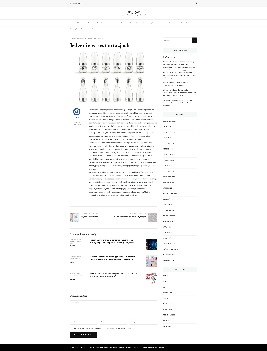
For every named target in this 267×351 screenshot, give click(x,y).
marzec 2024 (168, 160)
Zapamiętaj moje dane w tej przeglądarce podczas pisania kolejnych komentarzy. (101, 328)
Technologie (148, 23)
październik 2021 (170, 194)
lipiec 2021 (167, 205)
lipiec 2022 (167, 188)
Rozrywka (134, 23)
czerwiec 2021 (169, 210)
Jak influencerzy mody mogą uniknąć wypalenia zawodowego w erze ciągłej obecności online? (112, 258)
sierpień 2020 (168, 261)
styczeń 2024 (168, 166)
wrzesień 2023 (169, 171)
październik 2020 (170, 249)
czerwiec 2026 (169, 121)
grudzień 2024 (169, 132)
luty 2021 (167, 227)
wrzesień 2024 (169, 143)
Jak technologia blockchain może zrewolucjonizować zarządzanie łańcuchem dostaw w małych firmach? (179, 93)
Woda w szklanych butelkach (134, 179)
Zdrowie (172, 23)
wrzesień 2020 (169, 255)
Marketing (111, 23)
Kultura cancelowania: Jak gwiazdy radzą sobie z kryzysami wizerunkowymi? (113, 275)
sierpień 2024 (168, 149)
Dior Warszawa (169, 57)
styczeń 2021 (168, 233)
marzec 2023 (168, 182)
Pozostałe (185, 23)
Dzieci (99, 23)
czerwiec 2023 (169, 177)
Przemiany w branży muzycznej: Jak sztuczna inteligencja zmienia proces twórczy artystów (112, 241)
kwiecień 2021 (169, 216)
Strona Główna (76, 3)
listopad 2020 (169, 244)
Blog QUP (133, 12)
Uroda (161, 23)
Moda (123, 23)
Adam (77, 117)
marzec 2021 (168, 222)
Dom (90, 23)
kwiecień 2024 (169, 155)
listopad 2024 (169, 138)
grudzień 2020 (169, 238)
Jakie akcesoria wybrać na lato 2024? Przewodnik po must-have (177, 83)
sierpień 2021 (168, 199)
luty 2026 (167, 127)
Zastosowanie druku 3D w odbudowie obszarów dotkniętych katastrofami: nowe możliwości (179, 103)
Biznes (80, 23)
